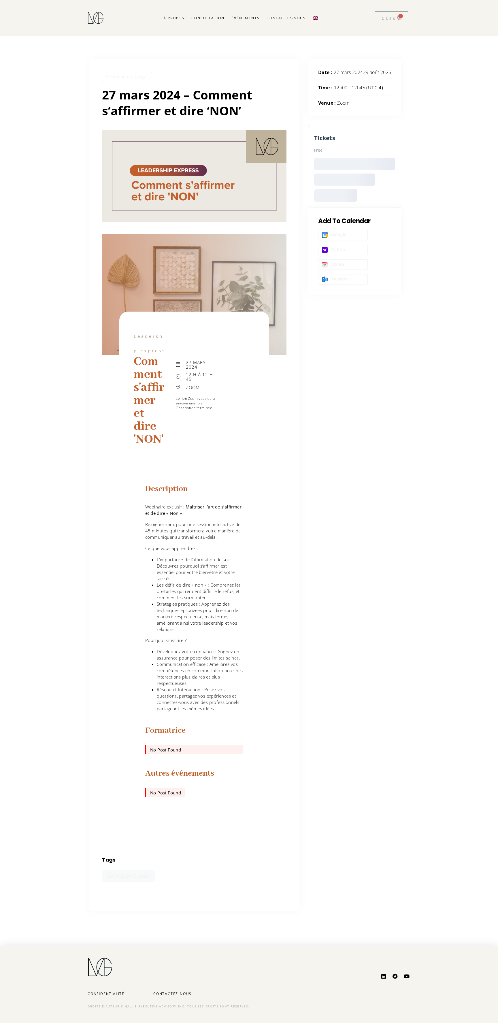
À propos (173, 18)
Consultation (208, 18)
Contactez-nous (286, 18)
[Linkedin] (383, 976)
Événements (245, 18)
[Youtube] (406, 976)
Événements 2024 (128, 876)
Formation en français (127, 77)
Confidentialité (106, 993)
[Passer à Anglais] (315, 18)
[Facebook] (395, 976)
